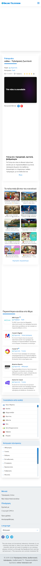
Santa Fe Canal (17, 380)
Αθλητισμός (8, 447)
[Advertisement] (20, 29)
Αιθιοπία (8, 420)
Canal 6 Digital (17, 333)
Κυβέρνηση (8, 471)
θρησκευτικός (8, 467)
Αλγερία (8, 435)
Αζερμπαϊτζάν (10, 412)
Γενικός (6, 451)
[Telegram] (11, 536)
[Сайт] (18, 106)
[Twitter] (7, 536)
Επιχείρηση (8, 463)
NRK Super (15, 317)
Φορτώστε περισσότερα (21, 261)
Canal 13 (15, 349)
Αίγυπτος (8, 416)
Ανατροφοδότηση (7, 519)
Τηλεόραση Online (7, 495)
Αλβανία (8, 432)
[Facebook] (2, 536)
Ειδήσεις (7, 455)
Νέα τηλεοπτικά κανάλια (10, 499)
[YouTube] (21, 106)
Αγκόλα (8, 408)
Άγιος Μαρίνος (10, 405)
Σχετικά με (5, 507)
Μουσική (7, 474)
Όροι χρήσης (6, 516)
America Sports (17, 364)
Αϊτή (7, 424)
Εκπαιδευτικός (8, 459)
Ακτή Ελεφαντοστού (12, 428)
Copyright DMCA (7, 511)
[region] (20, 421)
